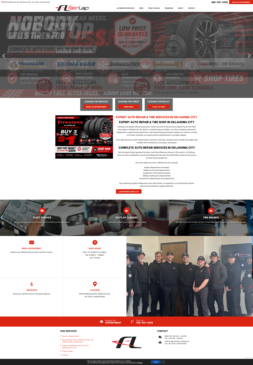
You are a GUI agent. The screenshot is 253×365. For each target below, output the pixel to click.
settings (139, 363)
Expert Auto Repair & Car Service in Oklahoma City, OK (75, 346)
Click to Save (158, 106)
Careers (65, 355)
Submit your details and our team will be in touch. (31, 250)
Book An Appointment (241, 2)
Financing (169, 8)
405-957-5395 (219, 2)
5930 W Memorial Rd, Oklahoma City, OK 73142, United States (95, 293)
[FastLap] (72, 7)
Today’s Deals (154, 8)
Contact (191, 8)
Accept (156, 362)
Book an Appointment (96, 106)
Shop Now (128, 106)
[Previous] (3, 56)
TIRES (141, 8)
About (180, 8)
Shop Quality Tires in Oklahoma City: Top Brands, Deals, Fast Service (77, 341)
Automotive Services (125, 8)
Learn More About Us (129, 191)
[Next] (249, 56)
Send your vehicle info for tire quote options (31, 291)
